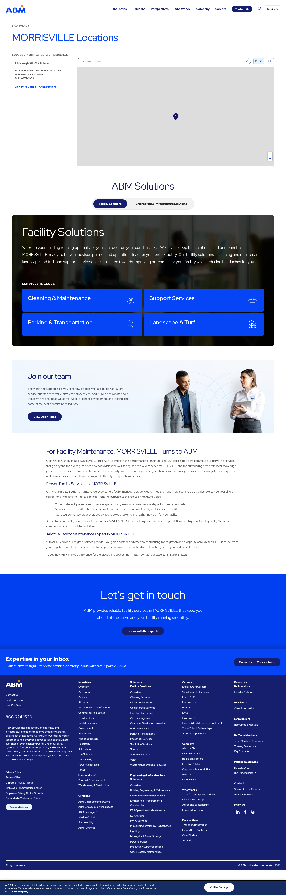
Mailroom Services (140, 728)
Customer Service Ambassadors (148, 723)
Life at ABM (188, 697)
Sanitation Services (141, 744)
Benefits (187, 707)
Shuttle (134, 749)
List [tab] (267, 61)
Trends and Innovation (194, 825)
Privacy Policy (13, 772)
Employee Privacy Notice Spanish (24, 793)
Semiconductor (87, 775)
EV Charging (137, 815)
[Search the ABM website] (258, 9)
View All (186, 840)
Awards (186, 774)
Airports (83, 702)
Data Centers (86, 718)
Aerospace (84, 692)
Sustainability (85, 822)
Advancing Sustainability (195, 804)
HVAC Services (138, 820)
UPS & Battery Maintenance (146, 852)
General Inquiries (243, 794)
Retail (81, 769)
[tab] (110, 203)
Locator (17, 54)
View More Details (25, 87)
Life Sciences (85, 754)
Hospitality (84, 744)
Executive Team (191, 753)
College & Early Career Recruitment (202, 723)
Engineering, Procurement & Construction (146, 803)
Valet (133, 759)
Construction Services (142, 713)
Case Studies (189, 835)
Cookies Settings (19, 806)
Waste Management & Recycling (148, 765)
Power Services (138, 841)
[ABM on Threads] (252, 811)
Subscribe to (257, 662)
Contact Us (242, 9)
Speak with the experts (143, 631)
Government (85, 728)
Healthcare (84, 733)
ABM (94, 801)
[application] (175, 116)
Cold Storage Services (142, 707)
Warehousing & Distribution (93, 785)
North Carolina (37, 54)
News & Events (190, 779)
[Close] (280, 887)
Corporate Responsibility (196, 769)
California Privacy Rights (19, 782)
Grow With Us (189, 718)
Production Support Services (146, 846)
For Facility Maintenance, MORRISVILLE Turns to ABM (122, 451)
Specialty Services (140, 754)
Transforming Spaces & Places (199, 794)
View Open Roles (44, 417)
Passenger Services (141, 739)
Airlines (82, 697)
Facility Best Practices (194, 830)
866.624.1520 (19, 717)
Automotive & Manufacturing (94, 707)
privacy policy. (21, 891)
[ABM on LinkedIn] (237, 811)
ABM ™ (88, 812)
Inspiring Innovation (193, 810)
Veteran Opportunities (195, 733)
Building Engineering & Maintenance (150, 790)
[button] (120, 9)
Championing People (193, 799)
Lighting (135, 831)
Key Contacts (241, 751)
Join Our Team (14, 705)
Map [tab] (257, 61)
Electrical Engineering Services (147, 795)
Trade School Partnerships (197, 728)
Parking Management (142, 733)
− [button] (270, 158)
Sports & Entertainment (91, 780)
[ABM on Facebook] (245, 811)
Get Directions (47, 87)
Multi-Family (85, 759)
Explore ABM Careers (194, 686)
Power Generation (88, 764)
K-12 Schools (85, 749)
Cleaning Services (140, 697)
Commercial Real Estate (91, 712)
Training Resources (245, 746)
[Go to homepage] (16, 9)
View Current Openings (195, 692)
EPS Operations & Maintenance (147, 810)
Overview (83, 686)
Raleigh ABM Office (33, 63)
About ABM (188, 748)
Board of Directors (192, 758)
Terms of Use (13, 777)
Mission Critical (86, 817)
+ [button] (270, 154)
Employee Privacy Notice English (24, 788)
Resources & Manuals (246, 724)
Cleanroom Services (141, 702)
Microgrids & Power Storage (145, 836)
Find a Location (14, 700)
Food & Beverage (88, 723)
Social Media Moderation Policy (23, 798)
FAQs (185, 712)
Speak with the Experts (247, 789)
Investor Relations (192, 764)
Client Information (244, 708)
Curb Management (141, 718)
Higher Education (88, 738)
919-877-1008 (26, 78)
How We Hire (189, 702)
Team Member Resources (248, 741)
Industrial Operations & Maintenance (150, 826)
